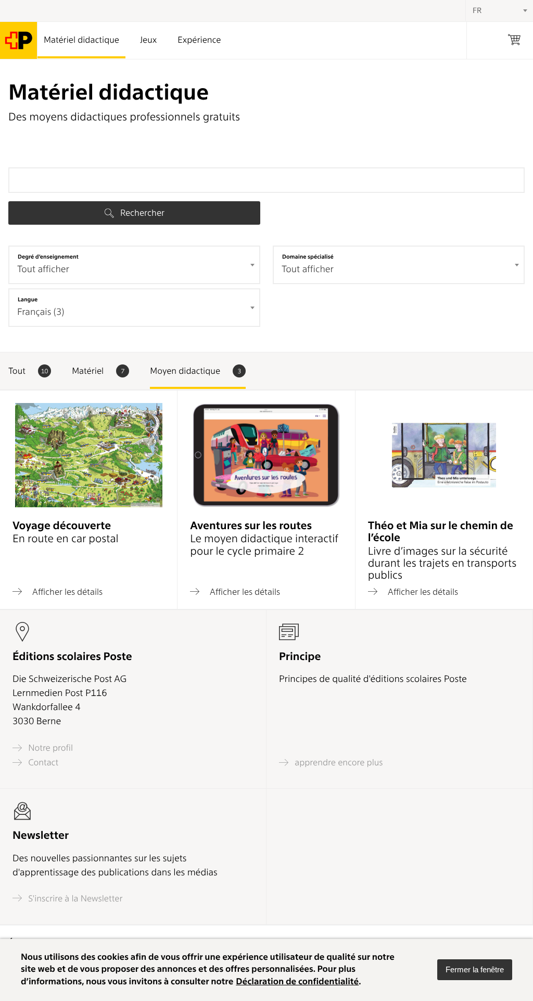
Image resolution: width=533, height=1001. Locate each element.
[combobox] (134, 265)
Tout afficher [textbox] (43, 269)
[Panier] (514, 40)
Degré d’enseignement (48, 256)
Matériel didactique (81, 40)
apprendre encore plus (338, 762)
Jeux (148, 40)
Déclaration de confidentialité (297, 981)
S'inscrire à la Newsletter (74, 899)
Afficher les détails (66, 591)
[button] (474, 969)
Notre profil (49, 748)
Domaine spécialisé (308, 256)
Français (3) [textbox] (40, 312)
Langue (27, 299)
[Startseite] (18, 40)
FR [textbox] (477, 10)
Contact (42, 762)
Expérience (199, 40)
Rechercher (141, 212)
